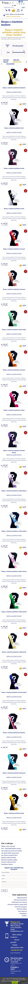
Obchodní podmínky (20, 900)
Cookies (24, 916)
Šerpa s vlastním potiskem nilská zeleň (14, 329)
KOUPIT (24, 104)
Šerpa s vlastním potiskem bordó (14, 168)
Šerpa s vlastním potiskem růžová (14, 410)
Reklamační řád (22, 898)
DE (21, 4)
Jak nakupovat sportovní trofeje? (11, 851)
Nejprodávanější (17, 62)
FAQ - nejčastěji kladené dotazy (11, 848)
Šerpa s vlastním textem (17, 14)
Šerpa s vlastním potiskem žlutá (14, 813)
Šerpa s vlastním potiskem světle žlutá (14, 652)
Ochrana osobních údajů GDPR (17, 904)
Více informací (23, 981)
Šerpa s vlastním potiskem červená (14, 249)
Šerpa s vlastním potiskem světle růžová (14, 571)
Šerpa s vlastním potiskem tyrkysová (14, 773)
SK (19, 4)
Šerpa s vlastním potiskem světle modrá (14, 531)
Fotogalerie (23, 913)
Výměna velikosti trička (8, 862)
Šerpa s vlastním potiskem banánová (14, 87)
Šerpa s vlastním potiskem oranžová (14, 370)
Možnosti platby (22, 909)
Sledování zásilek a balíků (9, 860)
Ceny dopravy (22, 911)
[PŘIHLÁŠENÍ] (6, 10)
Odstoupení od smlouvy (19, 902)
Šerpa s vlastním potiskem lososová (14, 289)
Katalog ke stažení (7, 864)
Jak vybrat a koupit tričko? (9, 855)
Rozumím (15, 982)
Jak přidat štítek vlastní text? (10, 853)
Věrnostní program (21, 907)
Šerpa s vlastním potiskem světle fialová (14, 491)
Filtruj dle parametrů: (17, 46)
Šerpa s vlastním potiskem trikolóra (14, 732)
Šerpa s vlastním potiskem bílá (14, 128)
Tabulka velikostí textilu (8, 857)
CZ (17, 4)
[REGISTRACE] (9, 10)
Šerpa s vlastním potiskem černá (14, 208)
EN (23, 4)
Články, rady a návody (8, 846)
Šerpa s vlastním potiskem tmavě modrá (14, 692)
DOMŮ (7, 14)
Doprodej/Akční (10, 64)
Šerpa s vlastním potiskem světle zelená (14, 611)
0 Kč (18, 10)
